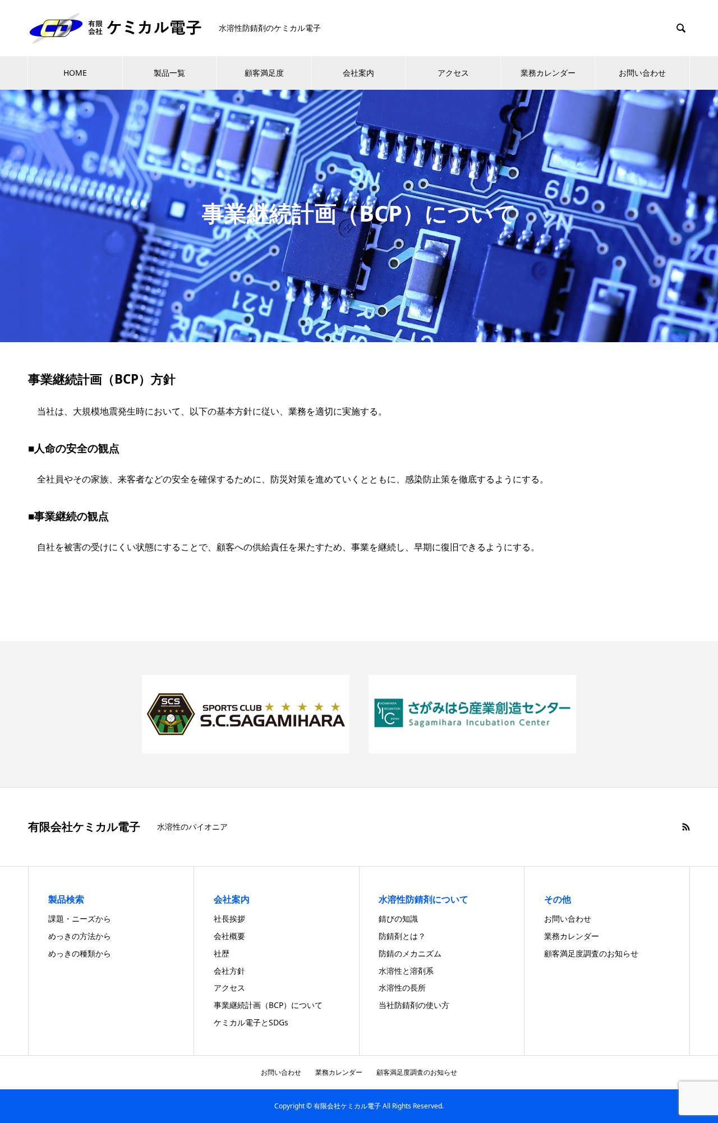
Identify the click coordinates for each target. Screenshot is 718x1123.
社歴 (221, 953)
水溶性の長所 (402, 987)
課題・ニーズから (79, 918)
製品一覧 (169, 72)
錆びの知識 (398, 918)
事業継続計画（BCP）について (268, 1005)
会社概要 (229, 936)
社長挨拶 (229, 918)
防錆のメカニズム (410, 953)
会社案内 (358, 72)
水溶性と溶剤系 (406, 970)
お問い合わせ (642, 72)
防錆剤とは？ (402, 936)
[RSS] (686, 827)
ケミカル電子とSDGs (251, 1022)
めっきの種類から (79, 953)
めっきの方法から (79, 936)
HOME (75, 72)
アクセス (453, 72)
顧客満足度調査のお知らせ (591, 953)
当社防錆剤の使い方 (414, 1005)
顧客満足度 (264, 72)
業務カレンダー (548, 72)
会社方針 (229, 970)
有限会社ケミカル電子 (84, 826)
